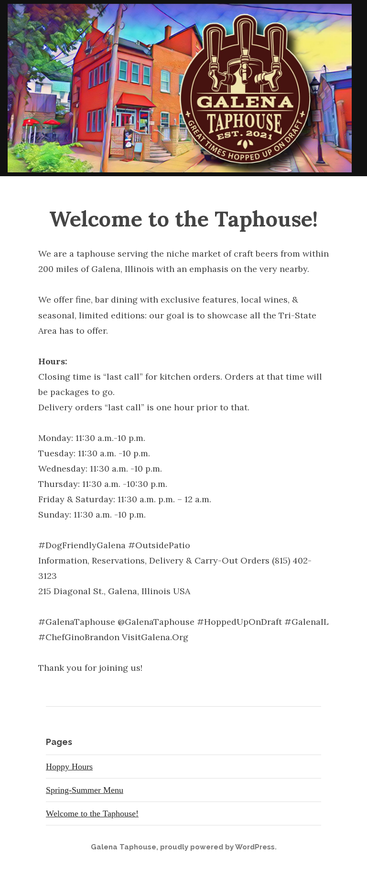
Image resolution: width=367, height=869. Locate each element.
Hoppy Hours (69, 766)
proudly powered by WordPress (217, 847)
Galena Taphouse (123, 847)
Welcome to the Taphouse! (92, 813)
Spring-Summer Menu (84, 790)
